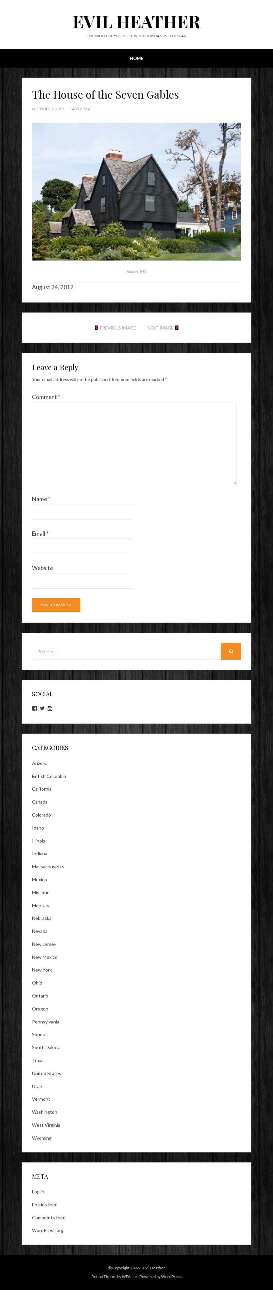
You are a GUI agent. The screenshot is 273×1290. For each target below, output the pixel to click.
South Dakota (46, 1047)
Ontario (40, 995)
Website (42, 567)
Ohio (37, 982)
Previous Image (118, 327)
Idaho (38, 828)
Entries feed (45, 1204)
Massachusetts (48, 866)
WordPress (171, 1276)
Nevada (40, 931)
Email (40, 533)
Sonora (39, 1034)
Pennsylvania (45, 1021)
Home (136, 58)
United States (46, 1073)
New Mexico (45, 957)
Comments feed (49, 1217)
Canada (40, 802)
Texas (38, 1060)
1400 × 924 (80, 108)
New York (42, 969)
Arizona (40, 763)
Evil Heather (136, 21)
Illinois (38, 841)
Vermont (41, 1099)
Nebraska (42, 918)
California (42, 789)
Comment (46, 396)
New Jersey (44, 944)
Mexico (39, 879)
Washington (44, 1112)
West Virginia (46, 1125)
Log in (38, 1191)
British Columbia (49, 776)
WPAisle (129, 1276)
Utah (37, 1086)
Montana (41, 905)
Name (41, 498)
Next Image (160, 327)
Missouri (41, 892)
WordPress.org (48, 1230)
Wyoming (42, 1138)
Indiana (39, 853)
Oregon (40, 1008)
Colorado (41, 815)
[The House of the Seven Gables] (136, 190)
